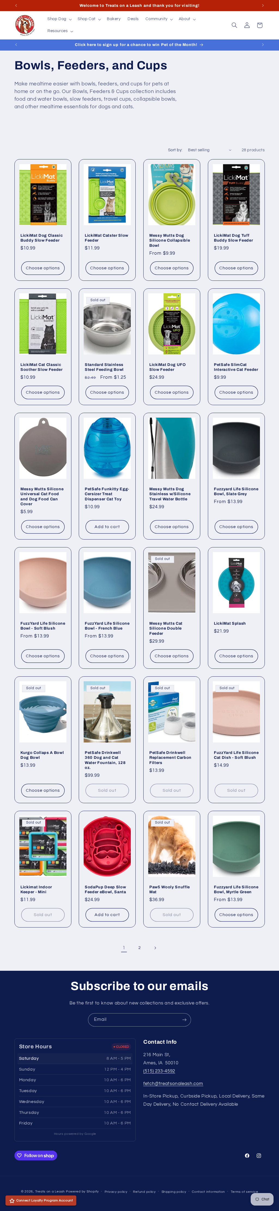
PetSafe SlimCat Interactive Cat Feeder (236, 367)
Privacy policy (116, 1191)
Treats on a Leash (50, 1191)
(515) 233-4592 (159, 1071)
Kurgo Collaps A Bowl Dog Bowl (42, 755)
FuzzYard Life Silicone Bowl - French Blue (107, 625)
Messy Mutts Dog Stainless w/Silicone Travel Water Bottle (169, 494)
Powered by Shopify (82, 1191)
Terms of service (244, 1191)
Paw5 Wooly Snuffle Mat (169, 889)
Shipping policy (174, 1191)
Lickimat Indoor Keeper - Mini (36, 889)
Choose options (43, 268)
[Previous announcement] (16, 5)
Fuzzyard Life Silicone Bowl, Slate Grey (236, 491)
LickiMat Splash (230, 623)
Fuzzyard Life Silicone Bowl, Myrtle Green (236, 889)
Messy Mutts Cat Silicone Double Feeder (166, 628)
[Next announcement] (263, 5)
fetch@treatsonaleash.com (173, 1083)
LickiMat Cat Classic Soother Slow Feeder (41, 367)
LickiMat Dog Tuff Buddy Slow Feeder (233, 237)
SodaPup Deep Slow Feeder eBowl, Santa (105, 889)
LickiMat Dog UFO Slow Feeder (167, 367)
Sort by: (175, 150)
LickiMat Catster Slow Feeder (106, 237)
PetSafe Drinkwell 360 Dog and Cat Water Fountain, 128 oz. (105, 760)
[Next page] (155, 948)
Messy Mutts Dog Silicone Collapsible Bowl (169, 240)
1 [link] (124, 947)
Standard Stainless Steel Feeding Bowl (104, 367)
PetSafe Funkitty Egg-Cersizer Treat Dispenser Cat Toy (107, 494)
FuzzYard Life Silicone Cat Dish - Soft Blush (236, 755)
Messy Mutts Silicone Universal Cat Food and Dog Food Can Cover (41, 496)
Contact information (208, 1191)
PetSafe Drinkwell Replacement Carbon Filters (170, 757)
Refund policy (144, 1191)
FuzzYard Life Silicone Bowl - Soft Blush (42, 625)
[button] (59, 19)
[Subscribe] (184, 1020)
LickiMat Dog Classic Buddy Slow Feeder (41, 237)
